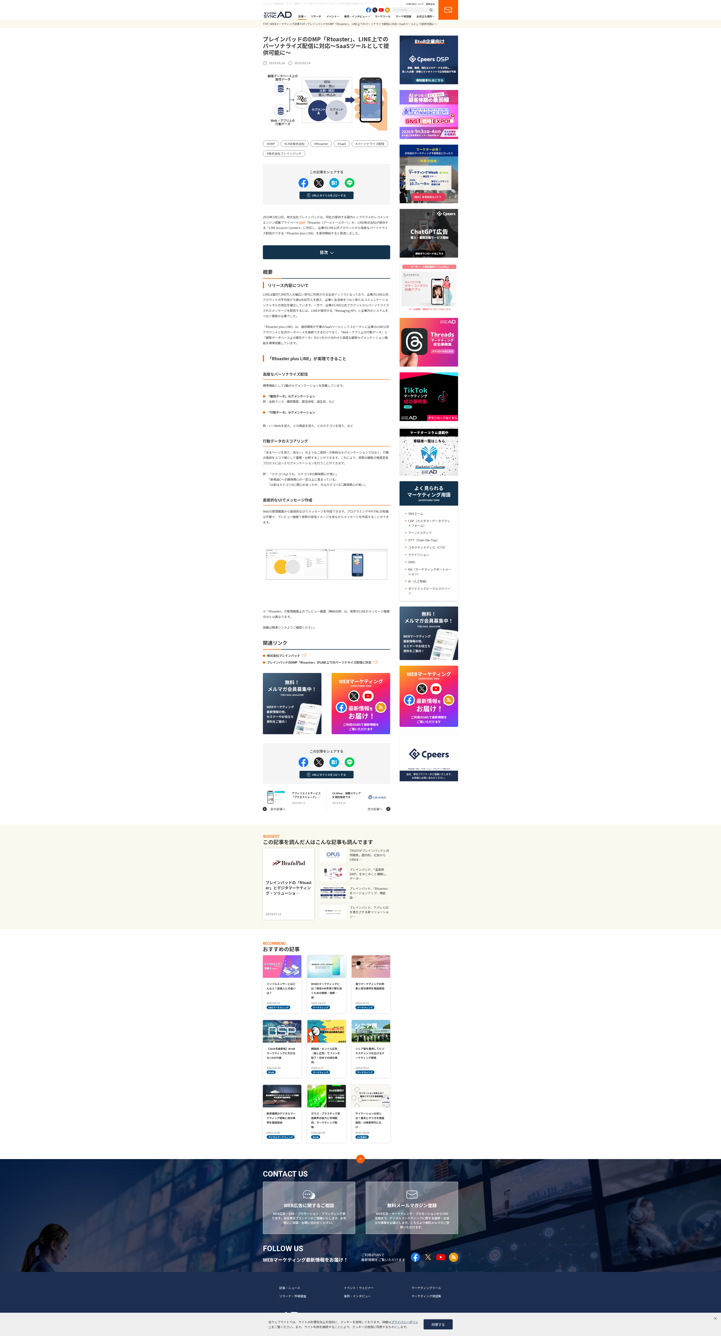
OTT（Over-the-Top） (423, 540)
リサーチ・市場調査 (292, 1296)
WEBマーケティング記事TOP (287, 24)
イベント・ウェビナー (359, 1287)
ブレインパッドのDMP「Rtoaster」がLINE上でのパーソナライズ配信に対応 (319, 662)
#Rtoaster (321, 143)
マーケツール (383, 16)
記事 (301, 16)
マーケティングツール (426, 1287)
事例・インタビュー (356, 16)
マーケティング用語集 (426, 1296)
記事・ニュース (289, 1287)
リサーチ (316, 16)
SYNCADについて (415, 4)
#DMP (271, 143)
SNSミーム (415, 513)
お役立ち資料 (424, 16)
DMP (302, 222)
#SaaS (341, 143)
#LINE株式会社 (294, 143)
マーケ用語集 (403, 16)
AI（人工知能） (418, 581)
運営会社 (430, 4)
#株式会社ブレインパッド (284, 153)
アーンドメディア (420, 532)
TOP (265, 24)
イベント (331, 16)
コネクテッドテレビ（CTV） (427, 547)
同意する (438, 1324)
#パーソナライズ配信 (369, 143)
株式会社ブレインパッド (283, 655)
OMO (411, 562)
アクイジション (418, 554)
